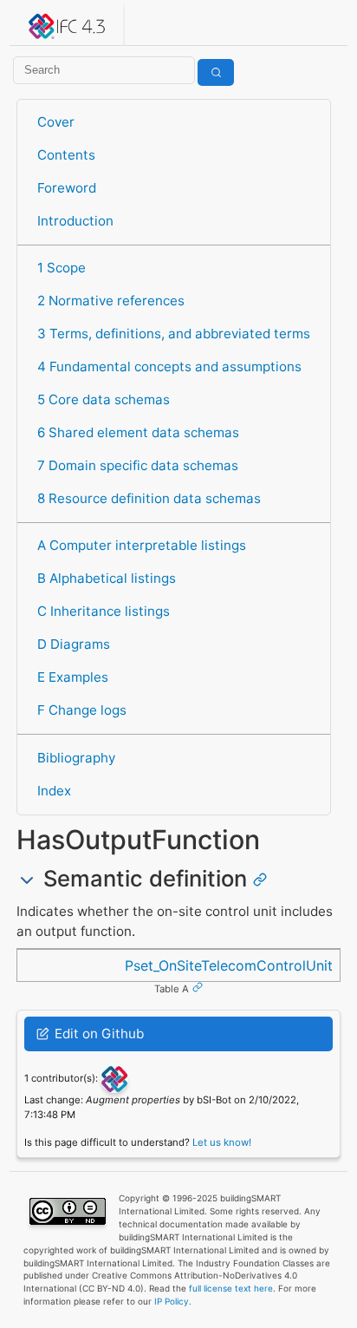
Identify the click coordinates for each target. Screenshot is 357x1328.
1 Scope (61, 267)
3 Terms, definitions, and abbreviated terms (173, 333)
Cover (56, 122)
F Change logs (82, 710)
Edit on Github (97, 1033)
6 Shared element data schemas (138, 432)
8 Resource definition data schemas (149, 498)
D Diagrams (73, 644)
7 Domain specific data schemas (137, 465)
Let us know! (221, 1142)
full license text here (231, 1288)
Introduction (75, 221)
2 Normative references (111, 300)
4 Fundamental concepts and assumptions (169, 366)
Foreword (66, 188)
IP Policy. (172, 1301)
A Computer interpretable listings (141, 545)
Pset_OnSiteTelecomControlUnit (229, 965)
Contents (66, 155)
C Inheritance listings (103, 611)
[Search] (216, 72)
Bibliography (76, 757)
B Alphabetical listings (106, 578)
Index (54, 790)
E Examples (72, 677)
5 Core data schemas (103, 399)
